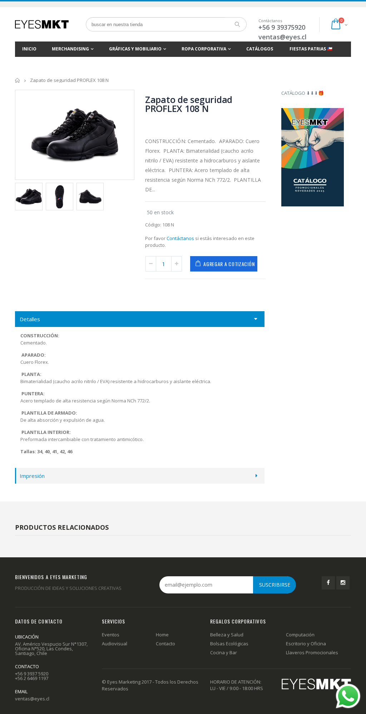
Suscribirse (274, 584)
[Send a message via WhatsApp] (348, 696)
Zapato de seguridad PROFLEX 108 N (188, 103)
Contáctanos (180, 238)
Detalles (30, 319)
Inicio (17, 80)
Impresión (32, 475)
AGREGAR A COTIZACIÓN (228, 264)
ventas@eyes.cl (282, 37)
